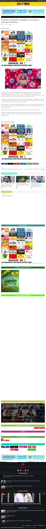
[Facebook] (23, 450)
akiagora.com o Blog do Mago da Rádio (29, 527)
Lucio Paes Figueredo (5, 24)
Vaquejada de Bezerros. (6, 413)
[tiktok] (44, 1)
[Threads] (5, 450)
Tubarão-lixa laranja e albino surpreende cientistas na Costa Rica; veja (23, 185)
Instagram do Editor (41, 525)
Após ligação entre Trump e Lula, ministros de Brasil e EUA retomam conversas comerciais (23, 480)
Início (23, 525)
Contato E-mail (35, 525)
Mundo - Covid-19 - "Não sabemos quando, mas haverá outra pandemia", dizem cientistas (7, 185)
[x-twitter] (14, 447)
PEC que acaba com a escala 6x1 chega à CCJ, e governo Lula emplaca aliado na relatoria (21, 503)
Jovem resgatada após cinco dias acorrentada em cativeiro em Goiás (19, 485)
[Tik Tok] (41, 447)
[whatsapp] (32, 450)
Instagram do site (28, 525)
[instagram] (43, 1)
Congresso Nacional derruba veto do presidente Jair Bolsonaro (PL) (15, 419)
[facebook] (38, 1)
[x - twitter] (40, 1)
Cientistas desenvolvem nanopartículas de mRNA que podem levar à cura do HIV (36, 185)
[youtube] (41, 1)
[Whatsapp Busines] (41, 450)
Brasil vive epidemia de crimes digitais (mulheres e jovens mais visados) (19, 475)
